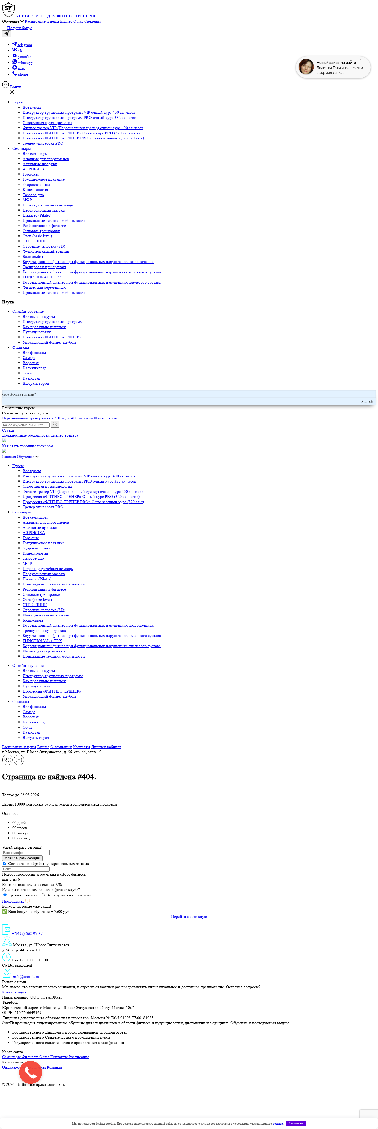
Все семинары (35, 153)
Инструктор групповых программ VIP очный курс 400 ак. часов (79, 112)
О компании (61, 746)
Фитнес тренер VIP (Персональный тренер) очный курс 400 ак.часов (83, 127)
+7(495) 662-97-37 (27, 933)
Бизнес (43, 746)
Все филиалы (34, 352)
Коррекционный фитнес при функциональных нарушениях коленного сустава (92, 271)
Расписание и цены (19, 746)
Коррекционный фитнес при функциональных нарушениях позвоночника (88, 261)
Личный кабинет (106, 746)
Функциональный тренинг (46, 251)
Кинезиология (35, 189)
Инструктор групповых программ (53, 321)
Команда (54, 1067)
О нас (44, 1056)
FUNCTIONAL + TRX (42, 277)
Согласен (296, 1123)
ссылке (278, 1123)
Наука (8, 301)
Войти (15, 86)
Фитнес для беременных (44, 287)
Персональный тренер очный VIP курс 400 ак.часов (47, 418)
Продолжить (13, 901)
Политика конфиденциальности (96, 1084)
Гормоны (31, 174)
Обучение (26, 456)
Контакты (81, 746)
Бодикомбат (33, 256)
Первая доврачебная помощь (48, 205)
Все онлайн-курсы (39, 316)
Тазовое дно (33, 194)
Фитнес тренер (107, 418)
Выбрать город (36, 383)
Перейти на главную (189, 916)
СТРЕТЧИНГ (35, 241)
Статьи (8, 430)
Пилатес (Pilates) (37, 215)
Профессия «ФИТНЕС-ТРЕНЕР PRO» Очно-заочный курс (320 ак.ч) (83, 138)
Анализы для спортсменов (46, 158)
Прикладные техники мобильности (54, 220)
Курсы (18, 102)
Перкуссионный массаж (44, 210)
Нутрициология (37, 331)
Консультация (14, 992)
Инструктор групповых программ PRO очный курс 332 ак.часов (79, 117)
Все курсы (32, 107)
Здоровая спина (36, 184)
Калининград (34, 367)
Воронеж (31, 362)
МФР (27, 199)
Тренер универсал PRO (43, 143)
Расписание (79, 1056)
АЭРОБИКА (34, 169)
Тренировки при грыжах (44, 266)
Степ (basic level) (37, 235)
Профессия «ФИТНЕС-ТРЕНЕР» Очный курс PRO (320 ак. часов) (81, 132)
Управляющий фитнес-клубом (49, 342)
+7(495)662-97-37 (34, 1002)
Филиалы (20, 347)
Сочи (27, 373)
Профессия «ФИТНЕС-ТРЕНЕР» (52, 337)
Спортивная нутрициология (47, 122)
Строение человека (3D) (44, 246)
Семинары (21, 148)
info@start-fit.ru (25, 976)
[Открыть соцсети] (6, 33)
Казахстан (31, 378)
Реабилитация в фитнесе (44, 225)
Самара (29, 357)
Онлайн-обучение (28, 311)
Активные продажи (40, 163)
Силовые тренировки (41, 230)
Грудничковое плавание (44, 179)
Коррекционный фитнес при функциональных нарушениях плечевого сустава (92, 282)
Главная (9, 456)
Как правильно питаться (44, 326)
